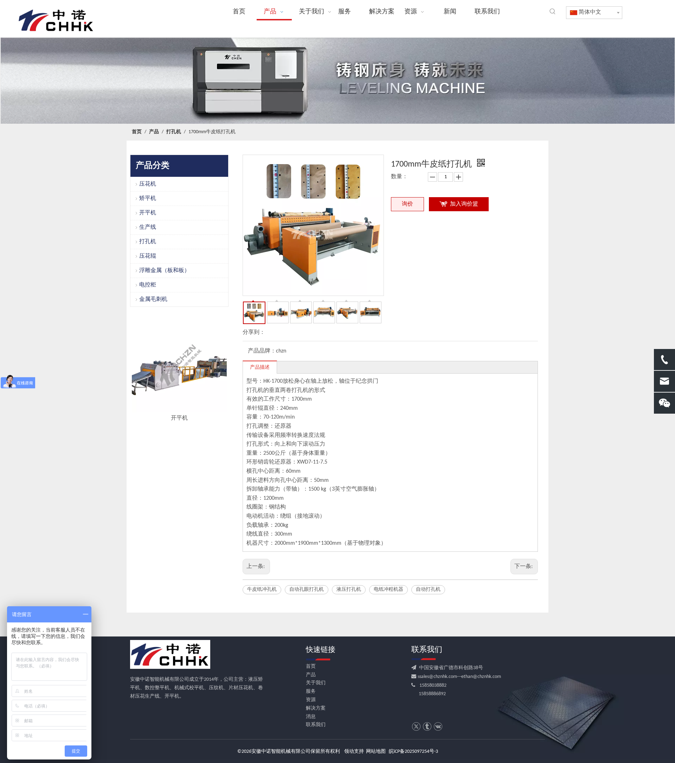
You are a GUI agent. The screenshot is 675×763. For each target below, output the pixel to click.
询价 (407, 204)
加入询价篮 (464, 204)
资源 (311, 700)
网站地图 (376, 751)
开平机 (147, 213)
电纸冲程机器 (388, 589)
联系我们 (316, 725)
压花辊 (147, 256)
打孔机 (147, 242)
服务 (311, 691)
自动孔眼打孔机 (306, 589)
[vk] (437, 726)
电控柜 (147, 285)
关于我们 (316, 683)
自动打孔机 (428, 589)
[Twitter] (416, 726)
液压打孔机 (348, 589)
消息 (311, 716)
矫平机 (147, 198)
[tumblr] (427, 726)
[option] (179, 370)
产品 (311, 675)
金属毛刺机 (153, 299)
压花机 (147, 184)
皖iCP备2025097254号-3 (413, 751)
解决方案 (316, 708)
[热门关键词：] (552, 11)
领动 (349, 751)
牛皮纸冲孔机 (262, 589)
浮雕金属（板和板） (164, 270)
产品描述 (260, 367)
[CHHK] (170, 654)
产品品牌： (262, 351)
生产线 (147, 227)
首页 (311, 666)
